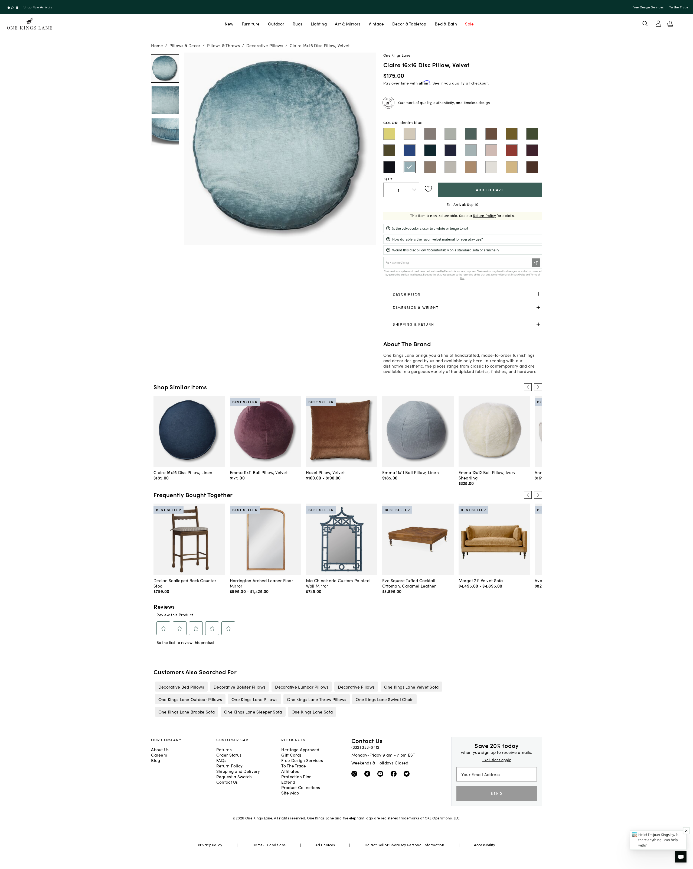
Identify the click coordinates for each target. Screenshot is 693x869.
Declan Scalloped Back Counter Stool (184, 583)
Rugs (297, 24)
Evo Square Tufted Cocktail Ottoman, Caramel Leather (409, 583)
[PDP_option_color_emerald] (532, 134)
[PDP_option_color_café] (532, 167)
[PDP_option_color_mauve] (491, 150)
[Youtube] (381, 773)
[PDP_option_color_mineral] (450, 134)
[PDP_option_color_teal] (430, 150)
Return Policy (484, 215)
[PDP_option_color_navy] (450, 150)
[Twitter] (408, 773)
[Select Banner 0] (9, 8)
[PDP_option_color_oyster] (491, 167)
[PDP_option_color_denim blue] (410, 167)
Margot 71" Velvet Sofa (481, 580)
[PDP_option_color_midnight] (389, 167)
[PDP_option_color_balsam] (389, 150)
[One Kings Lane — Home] (29, 24)
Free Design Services (648, 7)
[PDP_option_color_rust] (512, 150)
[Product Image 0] (165, 68)
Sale (469, 24)
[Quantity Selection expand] (414, 189)
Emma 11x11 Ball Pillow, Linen (410, 472)
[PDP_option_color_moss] (512, 134)
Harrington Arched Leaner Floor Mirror (261, 583)
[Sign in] (658, 24)
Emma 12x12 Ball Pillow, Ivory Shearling (487, 475)
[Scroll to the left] (528, 387)
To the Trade (678, 7)
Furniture (251, 24)
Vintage (376, 24)
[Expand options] (538, 294)
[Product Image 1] (165, 100)
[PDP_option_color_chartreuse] (389, 134)
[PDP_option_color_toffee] (491, 134)
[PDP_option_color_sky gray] (430, 167)
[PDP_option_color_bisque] (410, 134)
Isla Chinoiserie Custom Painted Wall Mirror (338, 583)
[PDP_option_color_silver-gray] (450, 167)
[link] (462, 294)
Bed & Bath (446, 24)
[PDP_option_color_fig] (532, 150)
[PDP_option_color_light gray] (430, 134)
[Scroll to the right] (538, 387)
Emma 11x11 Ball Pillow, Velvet (258, 472)
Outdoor (276, 24)
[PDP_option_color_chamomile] (512, 167)
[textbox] (401, 190)
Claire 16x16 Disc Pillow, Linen (183, 472)
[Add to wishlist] (428, 189)
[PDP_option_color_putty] (471, 167)
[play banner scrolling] (17, 8)
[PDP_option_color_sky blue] (471, 150)
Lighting (319, 24)
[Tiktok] (368, 773)
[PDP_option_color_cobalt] (410, 150)
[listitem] (181, 686)
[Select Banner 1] (12, 8)
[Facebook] (395, 773)
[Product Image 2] (165, 132)
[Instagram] (355, 773)
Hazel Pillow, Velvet (325, 472)
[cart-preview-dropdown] (670, 24)
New (229, 24)
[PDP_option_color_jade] (471, 134)
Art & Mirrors (348, 24)
